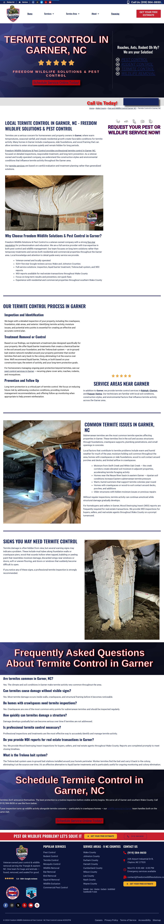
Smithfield (111, 889)
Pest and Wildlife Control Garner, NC (122, 108)
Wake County (101, 108)
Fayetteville (87, 892)
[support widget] (156, 918)
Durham (103, 889)
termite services (17, 165)
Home (91, 108)
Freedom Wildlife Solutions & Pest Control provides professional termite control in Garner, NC (50, 150)
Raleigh (86, 889)
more (95, 892)
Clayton (97, 889)
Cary (91, 889)
